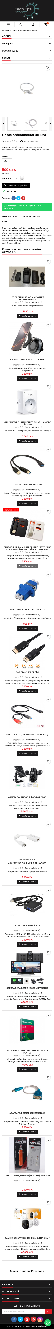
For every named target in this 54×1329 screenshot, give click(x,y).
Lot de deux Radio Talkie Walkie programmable (27, 298)
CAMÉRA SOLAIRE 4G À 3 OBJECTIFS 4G (27, 797)
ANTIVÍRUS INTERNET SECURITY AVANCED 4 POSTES (27, 1051)
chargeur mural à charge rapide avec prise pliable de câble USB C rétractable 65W (27, 548)
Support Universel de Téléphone (27, 359)
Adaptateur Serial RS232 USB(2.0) (27, 1113)
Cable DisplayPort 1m (27, 672)
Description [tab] (9, 216)
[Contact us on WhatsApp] (47, 1322)
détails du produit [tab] (31, 216)
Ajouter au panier (15, 185)
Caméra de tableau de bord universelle (27, 988)
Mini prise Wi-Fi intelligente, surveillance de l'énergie (27, 423)
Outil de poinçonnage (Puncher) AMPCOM (27, 1175)
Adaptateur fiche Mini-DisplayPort (27, 863)
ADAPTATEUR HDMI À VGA (27, 925)
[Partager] (13, 198)
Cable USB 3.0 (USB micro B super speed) (27, 734)
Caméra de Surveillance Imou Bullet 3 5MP (27, 1238)
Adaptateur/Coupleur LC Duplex (27, 609)
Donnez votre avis (30, 141)
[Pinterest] (23, 198)
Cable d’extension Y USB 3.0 (27, 484)
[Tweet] (18, 198)
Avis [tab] (4, 221)
